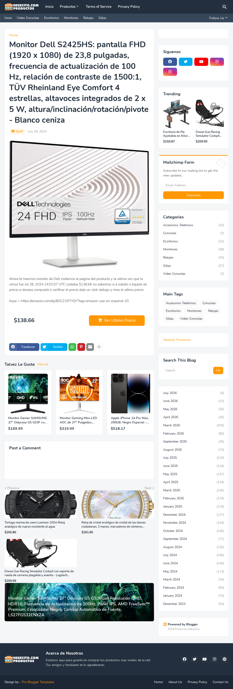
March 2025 (193, 490)
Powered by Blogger (183, 624)
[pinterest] (224, 659)
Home (13, 35)
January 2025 (193, 506)
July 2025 (193, 458)
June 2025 (193, 466)
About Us (175, 682)
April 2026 (193, 417)
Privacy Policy (129, 6)
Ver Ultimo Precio (120, 320)
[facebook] (170, 62)
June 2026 (193, 401)
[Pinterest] (81, 347)
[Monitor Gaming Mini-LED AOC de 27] (79, 393)
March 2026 (193, 425)
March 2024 (193, 579)
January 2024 (193, 595)
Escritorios (51, 18)
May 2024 (193, 571)
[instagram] (217, 62)
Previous (13, 488)
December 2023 (193, 604)
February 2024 (193, 587)
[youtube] (201, 62)
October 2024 (193, 531)
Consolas (193, 233)
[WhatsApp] (72, 347)
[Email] (90, 347)
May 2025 (193, 474)
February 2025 (193, 498)
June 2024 (193, 563)
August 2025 (193, 450)
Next (148, 488)
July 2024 (193, 555)
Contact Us (220, 682)
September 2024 (193, 539)
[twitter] (186, 62)
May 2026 (193, 409)
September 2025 (193, 441)
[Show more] (99, 347)
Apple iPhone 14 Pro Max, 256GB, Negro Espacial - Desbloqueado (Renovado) (130, 420)
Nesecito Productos (177, 340)
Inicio (49, 6)
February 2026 (193, 433)
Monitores (71, 18)
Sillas (102, 18)
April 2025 (193, 482)
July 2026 (193, 393)
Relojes (88, 18)
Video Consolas (28, 18)
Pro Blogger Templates (38, 682)
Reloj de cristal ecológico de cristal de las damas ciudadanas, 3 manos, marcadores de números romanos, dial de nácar (113, 525)
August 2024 (193, 547)
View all (42, 364)
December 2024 (193, 515)
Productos (68, 6)
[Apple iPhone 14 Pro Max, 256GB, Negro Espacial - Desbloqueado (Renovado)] (130, 393)
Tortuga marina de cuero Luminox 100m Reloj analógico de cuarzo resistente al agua (35, 525)
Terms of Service (98, 6)
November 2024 (193, 523)
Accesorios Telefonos (193, 225)
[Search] (224, 7)
